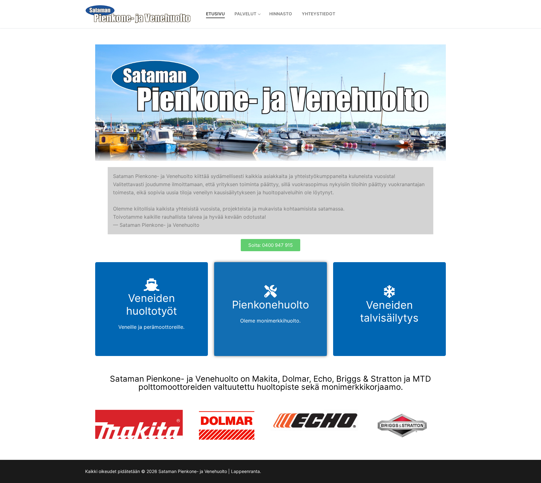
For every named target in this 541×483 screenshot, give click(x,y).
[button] (270, 245)
